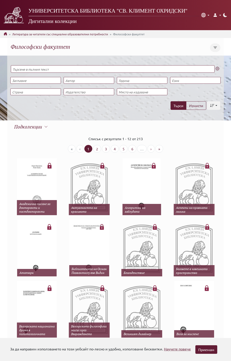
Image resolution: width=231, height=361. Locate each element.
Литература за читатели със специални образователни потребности (60, 34)
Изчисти (196, 105)
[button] (205, 15)
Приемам (206, 349)
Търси (178, 105)
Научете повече (177, 349)
